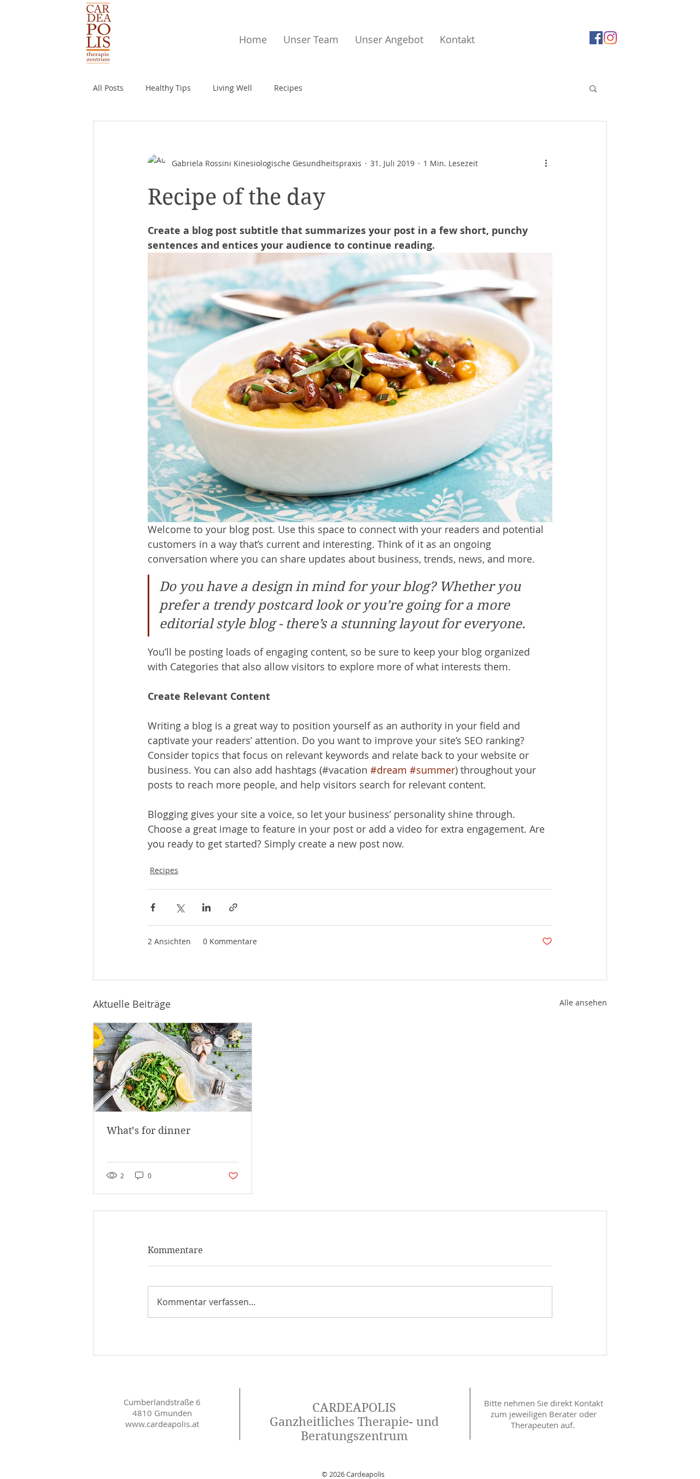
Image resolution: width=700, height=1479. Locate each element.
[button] (593, 88)
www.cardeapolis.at (162, 1423)
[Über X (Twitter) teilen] (179, 907)
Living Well (232, 88)
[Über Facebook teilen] (153, 907)
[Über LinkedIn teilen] (206, 907)
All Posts (108, 88)
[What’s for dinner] (173, 1067)
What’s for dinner (148, 1130)
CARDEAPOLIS (354, 1407)
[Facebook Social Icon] (596, 37)
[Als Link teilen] (233, 907)
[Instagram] (610, 37)
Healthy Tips (168, 88)
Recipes (288, 88)
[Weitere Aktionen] (545, 162)
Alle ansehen (583, 1002)
